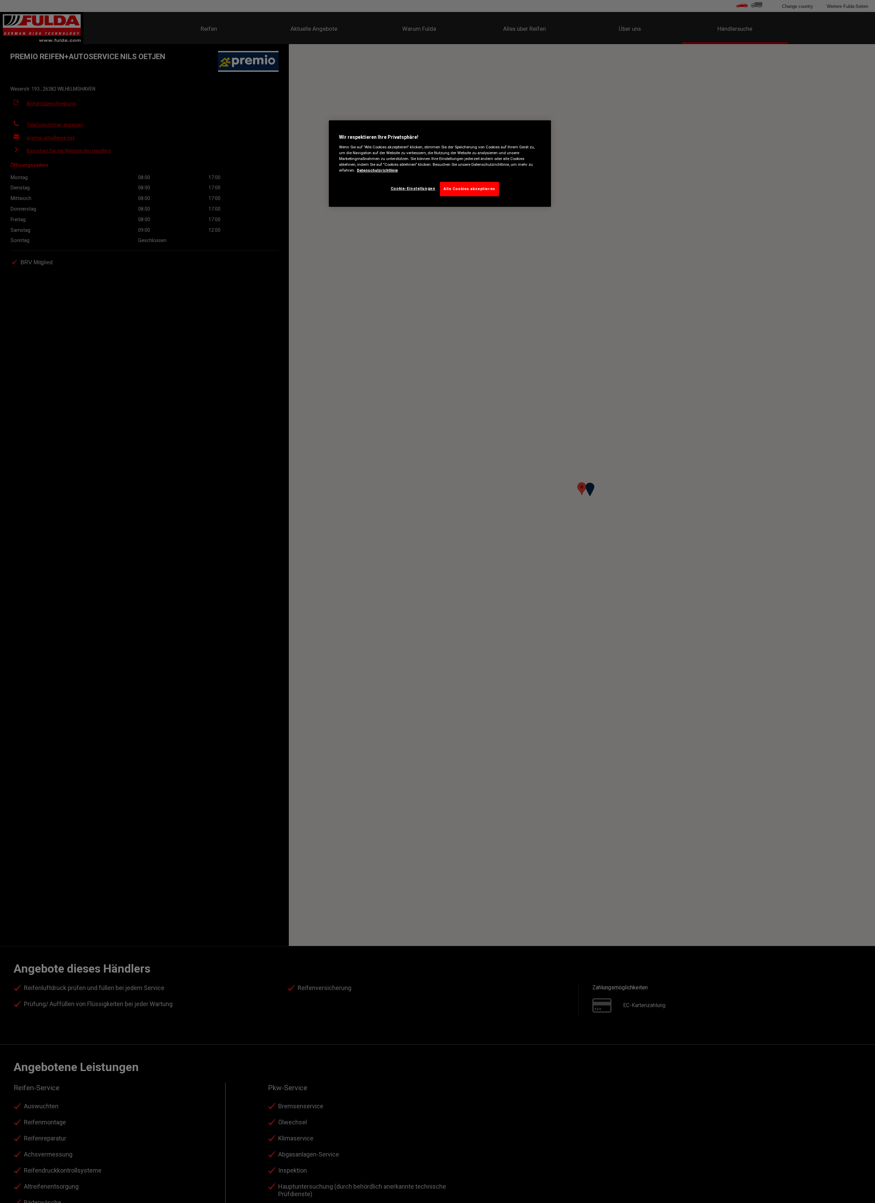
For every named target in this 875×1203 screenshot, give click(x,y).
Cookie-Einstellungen (413, 188)
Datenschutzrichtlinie (377, 170)
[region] (440, 163)
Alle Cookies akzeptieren (469, 188)
